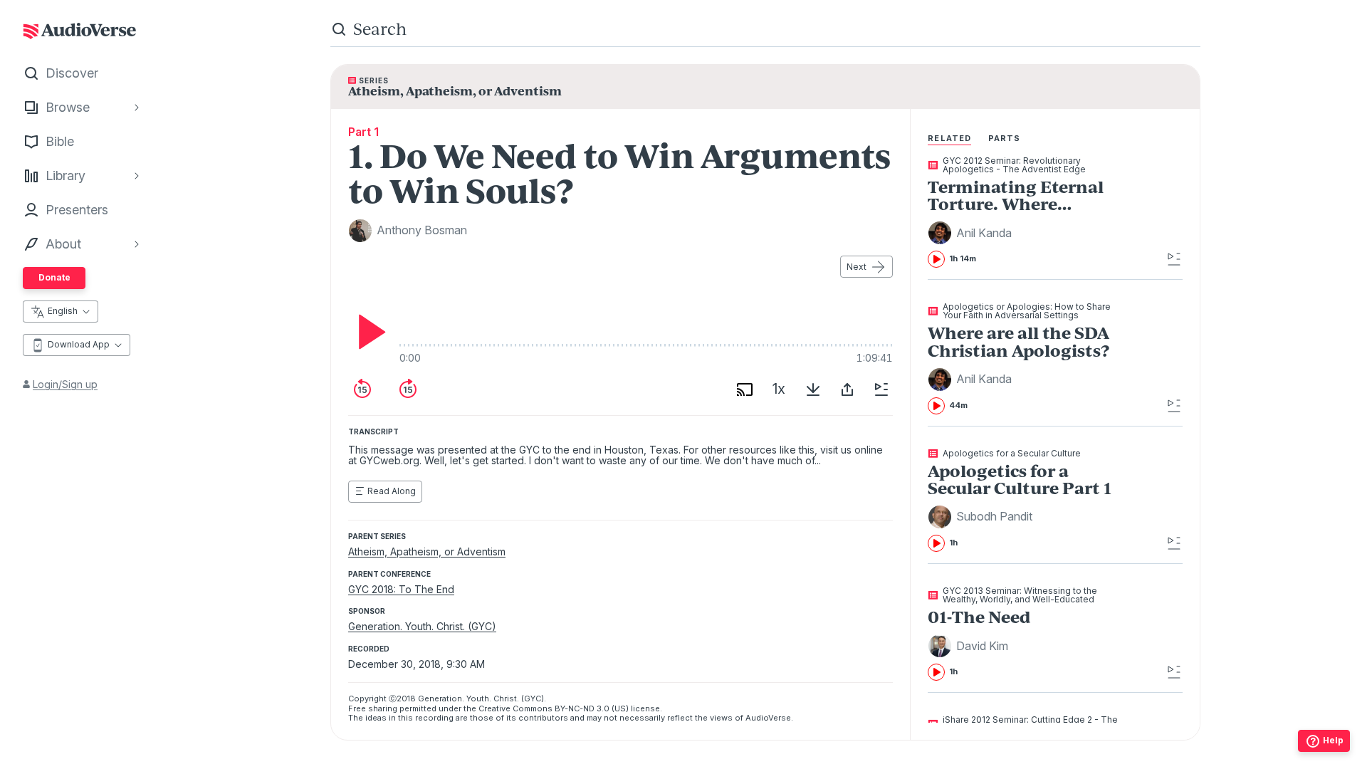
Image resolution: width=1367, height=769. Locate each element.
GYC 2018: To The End (401, 589)
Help (1333, 740)
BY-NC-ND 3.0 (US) (592, 708)
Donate (54, 277)
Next (856, 266)
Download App (79, 344)
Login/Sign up (65, 384)
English (63, 310)
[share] (847, 389)
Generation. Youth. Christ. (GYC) (422, 626)
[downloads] (813, 389)
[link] (1029, 212)
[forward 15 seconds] (408, 389)
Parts (1004, 138)
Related (949, 138)
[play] (368, 331)
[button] (972, 233)
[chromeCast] (744, 389)
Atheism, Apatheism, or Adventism (427, 551)
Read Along (391, 491)
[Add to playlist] (881, 389)
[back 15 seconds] (362, 389)
